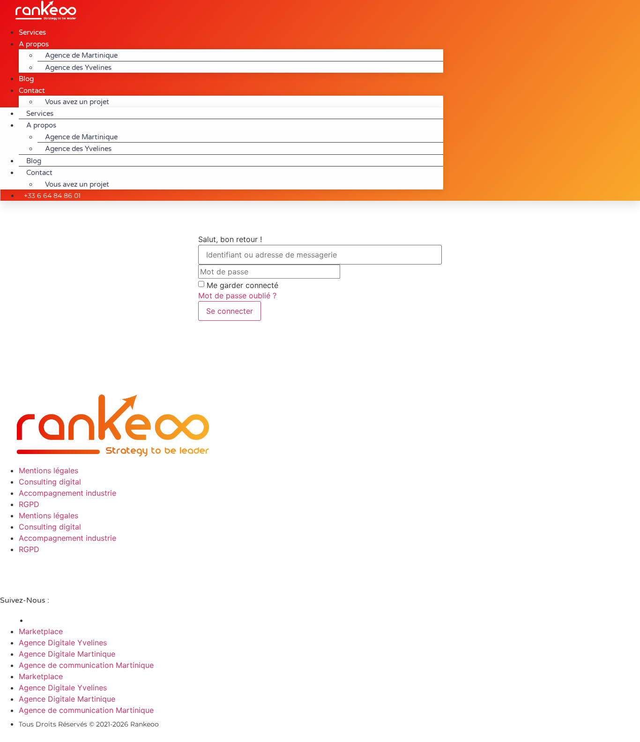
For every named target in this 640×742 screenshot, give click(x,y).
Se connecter (229, 311)
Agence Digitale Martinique (67, 654)
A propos (34, 44)
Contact (32, 90)
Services (39, 113)
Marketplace (41, 631)
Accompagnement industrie (67, 493)
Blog (33, 161)
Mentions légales (48, 470)
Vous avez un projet (77, 102)
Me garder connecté (242, 285)
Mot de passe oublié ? (237, 295)
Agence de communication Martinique (86, 665)
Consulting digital (50, 481)
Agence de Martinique (81, 55)
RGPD (29, 504)
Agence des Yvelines (78, 67)
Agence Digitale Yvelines (63, 642)
